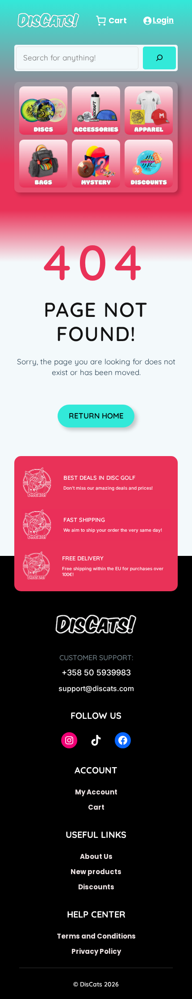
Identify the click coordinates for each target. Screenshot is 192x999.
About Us (96, 856)
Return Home (96, 415)
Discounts (96, 887)
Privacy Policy (96, 951)
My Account (96, 792)
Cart (96, 807)
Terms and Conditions (96, 936)
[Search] (159, 58)
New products (96, 871)
